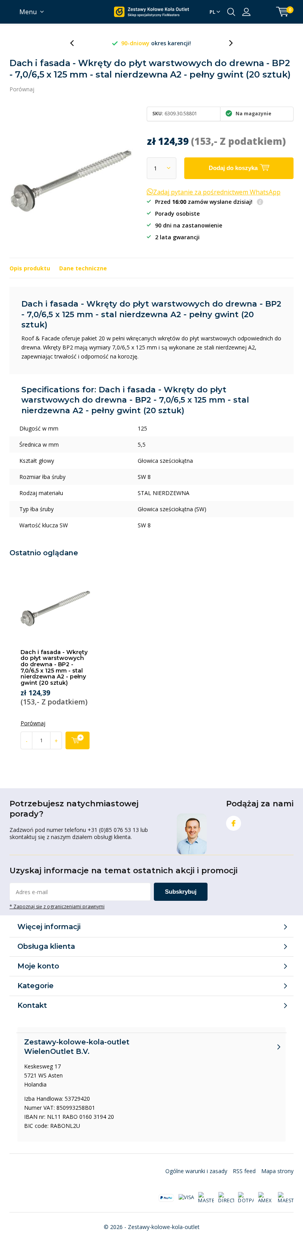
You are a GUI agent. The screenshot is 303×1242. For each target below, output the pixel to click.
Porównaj (21, 89)
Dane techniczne (83, 268)
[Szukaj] (231, 12)
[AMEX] (266, 1198)
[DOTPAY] (246, 1198)
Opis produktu (29, 268)
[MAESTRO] (286, 1198)
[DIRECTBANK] (226, 1198)
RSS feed (244, 1171)
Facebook (233, 823)
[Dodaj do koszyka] (77, 740)
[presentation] (76, 43)
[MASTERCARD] (206, 1198)
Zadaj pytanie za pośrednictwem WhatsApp (217, 192)
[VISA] (186, 1197)
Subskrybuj (180, 891)
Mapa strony (277, 1171)
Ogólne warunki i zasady (196, 1171)
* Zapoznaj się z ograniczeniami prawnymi (57, 906)
